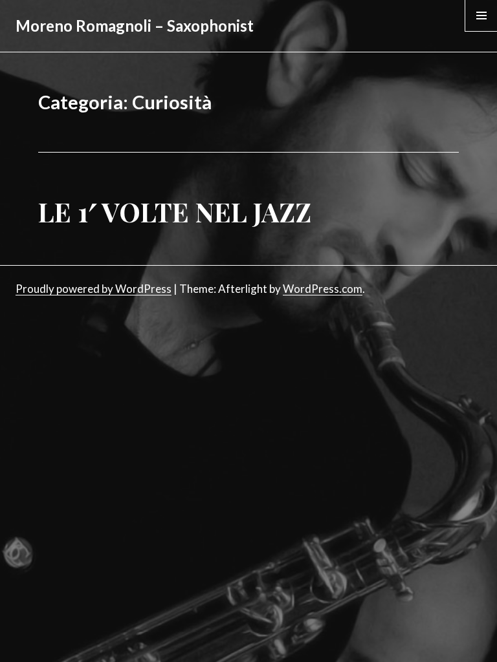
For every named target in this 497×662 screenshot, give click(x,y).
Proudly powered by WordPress (93, 288)
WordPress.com (322, 288)
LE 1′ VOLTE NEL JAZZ (174, 211)
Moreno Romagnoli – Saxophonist (135, 25)
